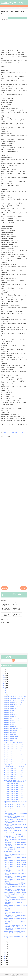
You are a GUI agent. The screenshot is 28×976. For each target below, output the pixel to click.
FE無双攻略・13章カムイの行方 (11, 718)
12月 (5, 689)
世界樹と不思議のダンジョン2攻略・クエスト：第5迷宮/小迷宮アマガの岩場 (15, 926)
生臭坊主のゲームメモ (12, 2)
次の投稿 (4, 588)
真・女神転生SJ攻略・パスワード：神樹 (13, 797)
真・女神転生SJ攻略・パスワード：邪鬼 (13, 776)
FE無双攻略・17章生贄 (9, 710)
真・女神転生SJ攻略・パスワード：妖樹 (13, 789)
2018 (4, 685)
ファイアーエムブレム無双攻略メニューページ (13, 432)
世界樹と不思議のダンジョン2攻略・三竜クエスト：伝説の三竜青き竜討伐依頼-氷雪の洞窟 (15, 893)
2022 (4, 677)
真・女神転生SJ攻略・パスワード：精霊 (13, 756)
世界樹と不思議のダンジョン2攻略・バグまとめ (15, 804)
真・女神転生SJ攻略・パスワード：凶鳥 (13, 791)
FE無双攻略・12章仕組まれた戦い (12, 720)
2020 (4, 681)
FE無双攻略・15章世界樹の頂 (11, 714)
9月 (5, 694)
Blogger (16, 970)
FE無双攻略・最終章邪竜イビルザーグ (13, 702)
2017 (4, 687)
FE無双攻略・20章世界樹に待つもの (12, 704)
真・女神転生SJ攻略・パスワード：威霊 (13, 746)
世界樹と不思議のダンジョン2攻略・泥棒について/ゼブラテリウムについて (15, 836)
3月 (5, 950)
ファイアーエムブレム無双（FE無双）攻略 (17, 17)
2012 (4, 964)
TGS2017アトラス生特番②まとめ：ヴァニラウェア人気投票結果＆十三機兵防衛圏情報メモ (15, 781)
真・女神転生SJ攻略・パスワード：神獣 (13, 787)
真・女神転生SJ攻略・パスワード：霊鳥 (13, 799)
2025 (4, 671)
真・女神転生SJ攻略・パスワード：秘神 (13, 753)
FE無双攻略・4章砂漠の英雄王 (11, 736)
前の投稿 (23, 588)
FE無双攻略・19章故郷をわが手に (12, 706)
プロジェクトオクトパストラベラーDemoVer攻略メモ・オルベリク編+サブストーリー (15, 831)
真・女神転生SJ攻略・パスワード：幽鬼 (13, 761)
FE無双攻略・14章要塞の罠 (10, 716)
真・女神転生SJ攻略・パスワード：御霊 (13, 759)
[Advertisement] (14, 34)
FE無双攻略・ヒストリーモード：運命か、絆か (15, 696)
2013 (4, 962)
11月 (5, 691)
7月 (5, 941)
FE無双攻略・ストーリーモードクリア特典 (14, 700)
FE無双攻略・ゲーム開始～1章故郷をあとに (14, 742)
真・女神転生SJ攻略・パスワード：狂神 (13, 748)
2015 (4, 958)
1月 (5, 954)
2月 (5, 952)
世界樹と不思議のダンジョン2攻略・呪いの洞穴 (15, 862)
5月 (5, 946)
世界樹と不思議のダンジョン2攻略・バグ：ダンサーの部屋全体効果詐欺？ (15, 817)
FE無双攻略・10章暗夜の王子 (11, 724)
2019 (4, 683)
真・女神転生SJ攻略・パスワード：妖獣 (13, 778)
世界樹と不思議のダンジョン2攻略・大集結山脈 (15, 864)
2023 (4, 675)
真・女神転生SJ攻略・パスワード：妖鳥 (13, 793)
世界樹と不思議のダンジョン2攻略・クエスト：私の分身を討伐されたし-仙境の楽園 (15, 877)
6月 (5, 944)
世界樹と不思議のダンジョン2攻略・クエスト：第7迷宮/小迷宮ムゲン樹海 (15, 916)
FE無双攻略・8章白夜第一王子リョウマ (13, 728)
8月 (5, 939)
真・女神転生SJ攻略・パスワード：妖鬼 (13, 768)
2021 (4, 679)
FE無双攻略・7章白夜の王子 (10, 730)
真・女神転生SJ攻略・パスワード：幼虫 (13, 774)
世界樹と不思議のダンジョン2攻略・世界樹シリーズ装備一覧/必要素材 (15, 848)
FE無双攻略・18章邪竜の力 (10, 708)
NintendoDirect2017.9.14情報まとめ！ (13, 834)
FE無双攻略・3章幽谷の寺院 (10, 738)
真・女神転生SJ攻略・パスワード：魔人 (13, 755)
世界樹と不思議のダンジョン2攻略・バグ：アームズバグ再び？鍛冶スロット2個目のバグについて (15, 933)
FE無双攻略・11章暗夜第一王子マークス (13, 722)
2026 (4, 669)
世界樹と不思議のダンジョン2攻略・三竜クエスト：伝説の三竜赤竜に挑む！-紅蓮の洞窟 (15, 896)
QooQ (16, 975)
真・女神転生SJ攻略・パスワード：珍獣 (13, 751)
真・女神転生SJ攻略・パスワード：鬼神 (13, 770)
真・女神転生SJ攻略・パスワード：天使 (13, 795)
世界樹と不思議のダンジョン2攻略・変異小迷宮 (15, 860)
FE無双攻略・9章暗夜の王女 (10, 726)
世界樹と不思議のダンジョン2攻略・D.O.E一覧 (15, 842)
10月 (5, 692)
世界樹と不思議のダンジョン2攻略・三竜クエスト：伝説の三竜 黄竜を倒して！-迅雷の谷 (15, 890)
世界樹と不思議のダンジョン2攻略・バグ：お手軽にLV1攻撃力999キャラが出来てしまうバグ (15, 765)
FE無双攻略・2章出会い (9, 740)
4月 (5, 948)
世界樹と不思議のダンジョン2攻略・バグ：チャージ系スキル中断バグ (15, 807)
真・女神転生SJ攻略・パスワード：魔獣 (13, 783)
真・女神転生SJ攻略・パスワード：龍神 (13, 772)
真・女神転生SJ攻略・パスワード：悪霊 (13, 763)
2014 (4, 960)
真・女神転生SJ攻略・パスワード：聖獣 (13, 785)
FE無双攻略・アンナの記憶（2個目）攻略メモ (14, 698)
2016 (4, 956)
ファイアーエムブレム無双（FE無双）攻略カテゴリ (13, 594)
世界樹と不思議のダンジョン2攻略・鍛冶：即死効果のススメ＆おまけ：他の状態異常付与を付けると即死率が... (15, 821)
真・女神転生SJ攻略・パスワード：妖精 (13, 744)
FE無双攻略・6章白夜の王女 (10, 732)
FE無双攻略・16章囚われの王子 (11, 712)
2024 (4, 673)
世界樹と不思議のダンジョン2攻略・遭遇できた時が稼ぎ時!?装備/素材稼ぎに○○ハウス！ (15, 883)
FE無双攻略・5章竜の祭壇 (10, 734)
